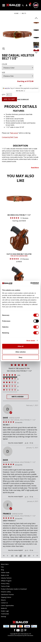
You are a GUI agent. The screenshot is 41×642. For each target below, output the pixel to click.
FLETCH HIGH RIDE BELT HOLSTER (19, 255)
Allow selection (20, 352)
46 (16, 555)
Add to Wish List (23, 99)
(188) (18, 375)
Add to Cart (9, 99)
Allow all (20, 346)
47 (20, 555)
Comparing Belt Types (10, 137)
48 (25, 555)
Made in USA (5, 575)
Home (16, 13)
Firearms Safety (6, 592)
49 (29, 555)
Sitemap (3, 616)
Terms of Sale (5, 586)
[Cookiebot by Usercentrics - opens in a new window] (30, 283)
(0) (18, 379)
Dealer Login (5, 611)
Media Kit (4, 608)
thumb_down (30, 443)
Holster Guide (5, 572)
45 (12, 555)
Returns (3, 600)
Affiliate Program (6, 581)
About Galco (5, 564)
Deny (20, 357)
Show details (30, 340)
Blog (2, 570)
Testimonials (5, 614)
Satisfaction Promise (7, 594)
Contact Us (4, 603)
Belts (24, 13)
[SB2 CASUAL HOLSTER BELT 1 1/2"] (17, 35)
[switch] (36, 321)
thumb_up (25, 443)
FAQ (2, 567)
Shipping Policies (6, 597)
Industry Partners (6, 578)
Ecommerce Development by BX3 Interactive (20, 635)
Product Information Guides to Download (14, 589)
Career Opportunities (7, 605)
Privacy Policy (5, 583)
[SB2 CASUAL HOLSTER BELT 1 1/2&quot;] (36, 25)
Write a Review (17, 397)
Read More (35, 167)
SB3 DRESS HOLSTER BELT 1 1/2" (19, 215)
